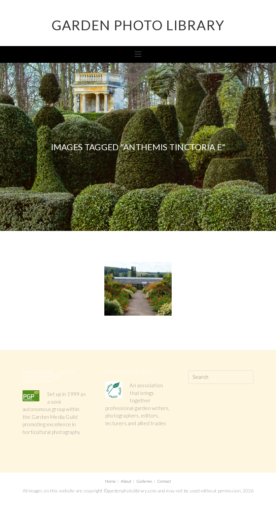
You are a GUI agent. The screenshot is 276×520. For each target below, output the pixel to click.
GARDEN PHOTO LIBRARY (138, 25)
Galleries (144, 481)
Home (110, 481)
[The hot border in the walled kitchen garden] (138, 289)
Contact (164, 481)
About (126, 481)
